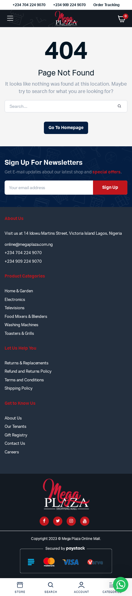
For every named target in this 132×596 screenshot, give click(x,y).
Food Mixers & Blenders (26, 317)
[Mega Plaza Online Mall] (66, 18)
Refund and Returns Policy (28, 372)
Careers (12, 452)
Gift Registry (16, 435)
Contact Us (15, 444)
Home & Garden (19, 291)
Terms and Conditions (24, 380)
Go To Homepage (66, 128)
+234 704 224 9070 (29, 5)
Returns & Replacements (27, 363)
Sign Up (110, 187)
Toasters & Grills (19, 334)
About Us (13, 418)
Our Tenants (15, 427)
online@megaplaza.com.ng (29, 245)
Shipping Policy (19, 389)
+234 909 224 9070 (69, 5)
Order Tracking (106, 5)
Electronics (15, 300)
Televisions (15, 308)
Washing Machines (21, 325)
